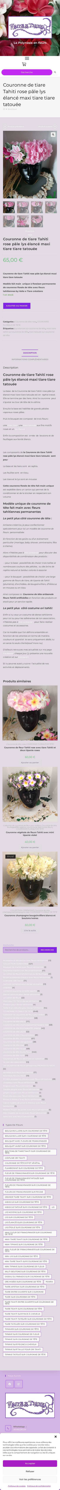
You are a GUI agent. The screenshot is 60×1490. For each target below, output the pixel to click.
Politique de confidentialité (39, 1486)
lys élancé (19, 429)
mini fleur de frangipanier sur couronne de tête (30, 1250)
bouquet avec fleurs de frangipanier (26, 1141)
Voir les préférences (30, 1479)
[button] (55, 1436)
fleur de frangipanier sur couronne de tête (30, 1173)
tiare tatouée (29, 425)
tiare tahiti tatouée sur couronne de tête (28, 1319)
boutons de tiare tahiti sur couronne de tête (28, 1152)
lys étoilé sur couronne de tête (22, 1227)
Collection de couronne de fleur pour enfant (22, 825)
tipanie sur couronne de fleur (22, 1334)
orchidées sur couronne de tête (23, 1282)
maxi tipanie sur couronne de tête (24, 1244)
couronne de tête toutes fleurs (40, 827)
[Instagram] (19, 1384)
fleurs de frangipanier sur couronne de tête (28, 1186)
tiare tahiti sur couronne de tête (23, 1309)
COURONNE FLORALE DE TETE (40, 744)
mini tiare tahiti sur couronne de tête (26, 1261)
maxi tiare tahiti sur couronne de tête (26, 1239)
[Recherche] (55, 72)
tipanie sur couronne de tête (21, 1339)
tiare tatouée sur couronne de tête (25, 1324)
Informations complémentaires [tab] (30, 359)
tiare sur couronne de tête (20, 1297)
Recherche (8, 945)
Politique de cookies (17, 1486)
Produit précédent (16, 126)
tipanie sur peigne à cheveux (21, 1344)
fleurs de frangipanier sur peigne (24, 1192)
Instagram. (23, 657)
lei (53, 1207)
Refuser (30, 1471)
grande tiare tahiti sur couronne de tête (28, 1197)
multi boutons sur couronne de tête (25, 1271)
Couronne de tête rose (25, 321)
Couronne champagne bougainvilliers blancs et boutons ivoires (30, 917)
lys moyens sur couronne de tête (23, 1212)
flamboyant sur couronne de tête (24, 1168)
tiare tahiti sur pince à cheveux (22, 1314)
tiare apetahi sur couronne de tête (25, 1287)
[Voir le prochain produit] (55, 127)
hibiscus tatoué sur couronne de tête (26, 1207)
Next (30, 234)
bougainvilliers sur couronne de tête (26, 1131)
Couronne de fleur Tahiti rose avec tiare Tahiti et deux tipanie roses (30, 749)
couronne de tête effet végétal (22, 1163)
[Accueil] (4, 109)
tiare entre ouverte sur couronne (24, 1292)
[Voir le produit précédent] (5, 127)
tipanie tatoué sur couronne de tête (25, 1354)
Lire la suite (30, 930)
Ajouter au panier (17, 306)
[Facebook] (10, 1384)
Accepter (30, 1463)
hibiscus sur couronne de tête (22, 1202)
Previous (29, 231)
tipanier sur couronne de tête (22, 1329)
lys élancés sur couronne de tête (30, 328)
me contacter (31, 552)
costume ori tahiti (15, 1158)
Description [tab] (30, 353)
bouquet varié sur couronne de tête (25, 1146)
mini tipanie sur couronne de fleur (24, 1266)
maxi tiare (12, 425)
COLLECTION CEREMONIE (22, 910)
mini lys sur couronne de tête (21, 1256)
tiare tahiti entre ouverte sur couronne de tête (29, 1303)
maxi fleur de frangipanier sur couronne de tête (28, 1233)
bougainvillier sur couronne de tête (25, 1136)
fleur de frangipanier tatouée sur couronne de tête (24, 1179)
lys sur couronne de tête (19, 1217)
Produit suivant (45, 126)
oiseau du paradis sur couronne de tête (27, 1277)
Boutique (12, 109)
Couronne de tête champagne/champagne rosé (26, 911)
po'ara (49, 1282)
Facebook (8, 653)
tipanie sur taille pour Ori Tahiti (23, 1349)
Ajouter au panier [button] (30, 762)
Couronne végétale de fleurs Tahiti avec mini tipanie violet (30, 834)
